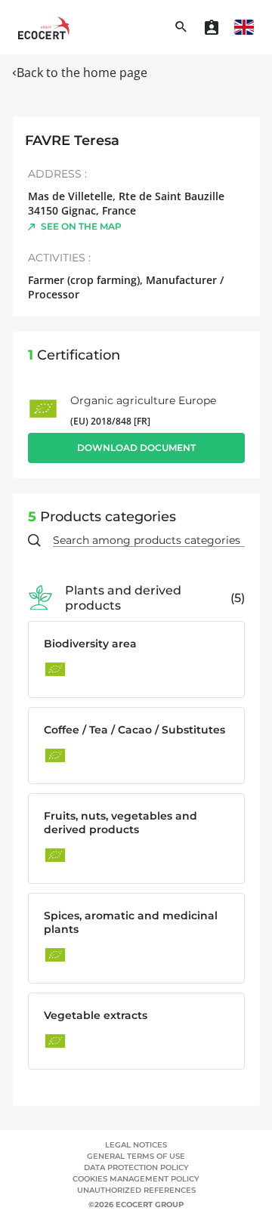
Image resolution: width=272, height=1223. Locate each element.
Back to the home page (82, 72)
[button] (244, 27)
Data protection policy (136, 1167)
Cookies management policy (136, 1179)
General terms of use (136, 1156)
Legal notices (136, 1145)
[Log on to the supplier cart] (211, 27)
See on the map (81, 226)
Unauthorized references (136, 1190)
